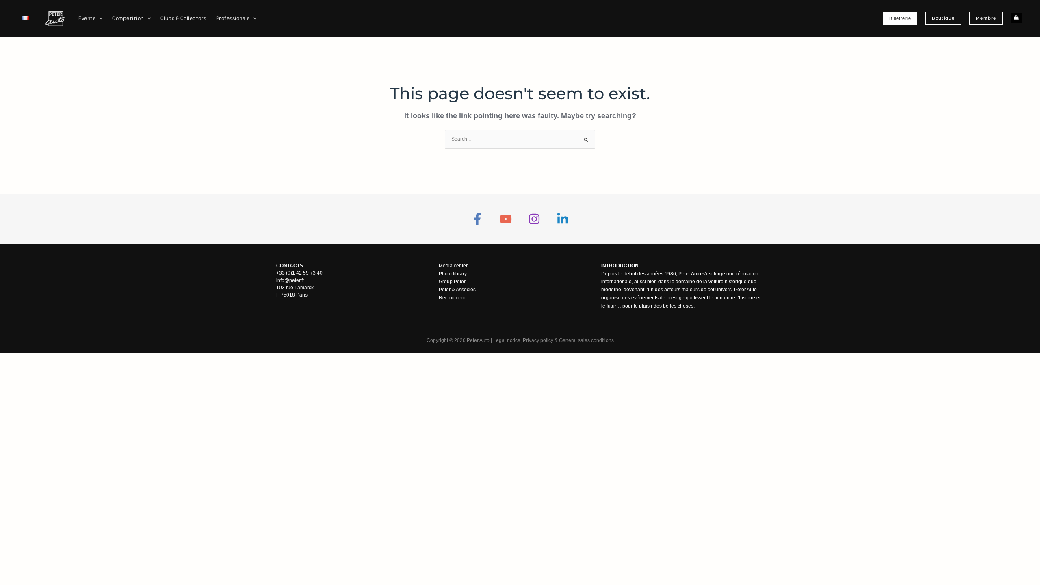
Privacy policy (538, 340)
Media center (453, 266)
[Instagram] (534, 219)
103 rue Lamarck (295, 287)
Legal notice (506, 340)
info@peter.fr (290, 280)
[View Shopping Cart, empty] (1016, 18)
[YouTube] (506, 219)
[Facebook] (477, 219)
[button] (98, 18)
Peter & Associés (457, 289)
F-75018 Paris (292, 295)
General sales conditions (586, 340)
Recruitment (452, 298)
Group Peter (452, 281)
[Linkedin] (563, 219)
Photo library (453, 274)
